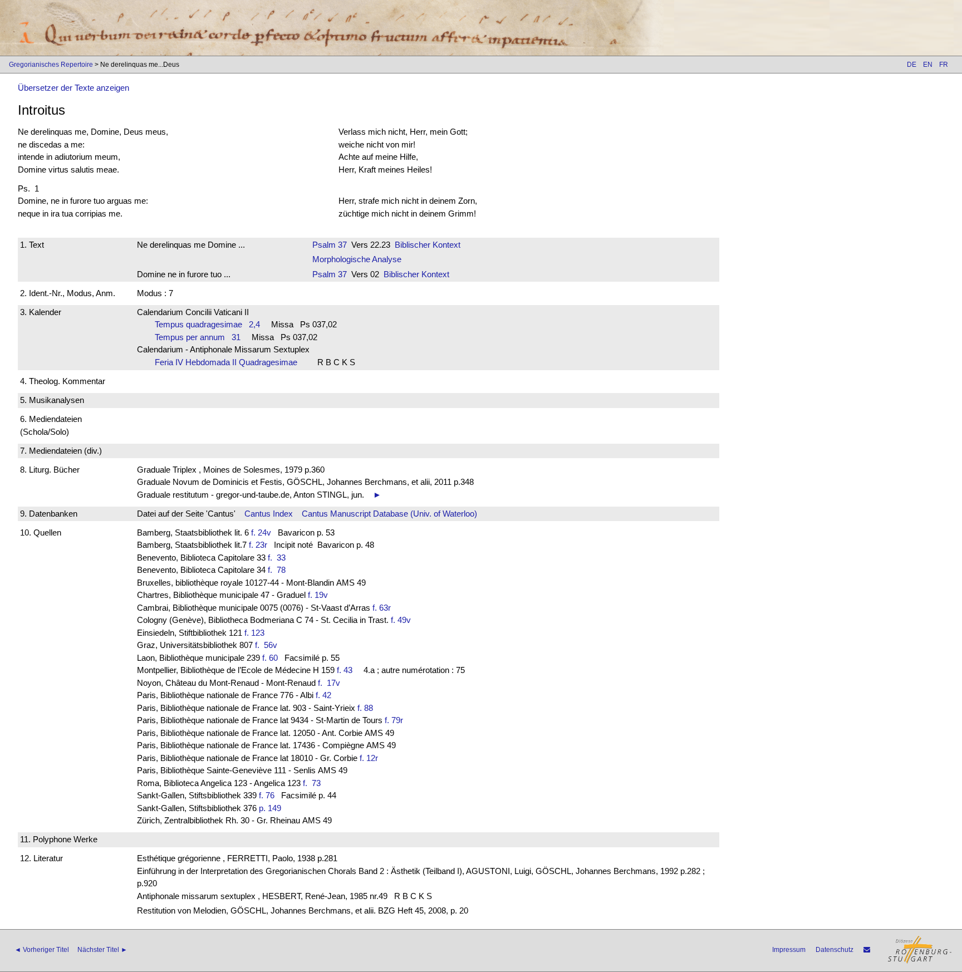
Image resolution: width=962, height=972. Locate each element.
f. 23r (258, 544)
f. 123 (254, 632)
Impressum (789, 950)
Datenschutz (834, 950)
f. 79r (394, 720)
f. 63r (381, 607)
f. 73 (314, 783)
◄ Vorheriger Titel (41, 950)
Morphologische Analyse (356, 259)
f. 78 (279, 570)
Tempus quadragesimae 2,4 (207, 324)
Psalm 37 (329, 244)
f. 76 (266, 795)
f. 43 (344, 670)
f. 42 (323, 695)
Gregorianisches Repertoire (51, 64)
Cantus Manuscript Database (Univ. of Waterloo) (389, 513)
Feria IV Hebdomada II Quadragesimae (229, 362)
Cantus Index (268, 513)
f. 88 (365, 708)
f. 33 (279, 557)
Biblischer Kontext (427, 244)
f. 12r (369, 758)
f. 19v (318, 595)
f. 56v (268, 645)
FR (943, 64)
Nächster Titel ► (102, 950)
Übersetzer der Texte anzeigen (73, 87)
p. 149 (270, 808)
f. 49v (401, 620)
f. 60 (270, 657)
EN (927, 64)
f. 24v (261, 532)
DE (911, 64)
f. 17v (331, 683)
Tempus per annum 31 (197, 337)
